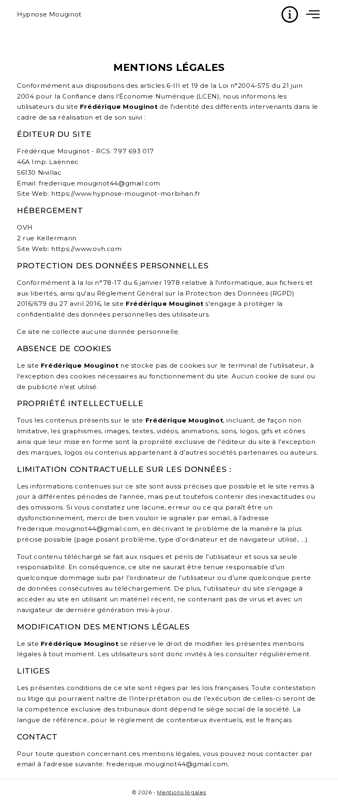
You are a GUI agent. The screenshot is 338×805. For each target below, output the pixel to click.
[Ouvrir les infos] (290, 14)
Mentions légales (181, 792)
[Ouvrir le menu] (313, 14)
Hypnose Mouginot (49, 14)
